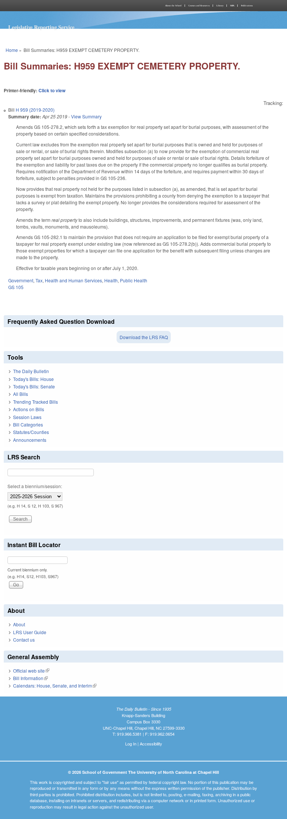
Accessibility (151, 744)
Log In (130, 744)
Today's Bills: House (33, 379)
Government (20, 280)
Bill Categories (28, 424)
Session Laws (27, 417)
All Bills (20, 394)
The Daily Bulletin (31, 371)
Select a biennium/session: (34, 486)
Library (219, 5)
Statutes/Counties (31, 432)
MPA (232, 5)
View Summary (86, 116)
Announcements (29, 440)
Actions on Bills (28, 409)
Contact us (24, 639)
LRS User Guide (29, 632)
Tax (39, 280)
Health (111, 280)
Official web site (31, 670)
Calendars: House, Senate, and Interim (54, 685)
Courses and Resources (199, 5)
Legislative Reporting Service (41, 27)
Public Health (133, 280)
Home (12, 50)
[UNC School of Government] (72, 5)
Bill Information (30, 678)
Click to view (51, 90)
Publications (247, 5)
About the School (173, 5)
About (19, 624)
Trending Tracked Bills (35, 401)
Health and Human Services (73, 280)
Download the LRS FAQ (144, 337)
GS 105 (16, 287)
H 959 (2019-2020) (35, 109)
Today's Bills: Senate (34, 386)
